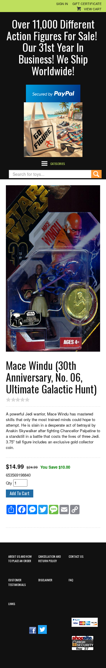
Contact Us (76, 556)
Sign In (62, 3)
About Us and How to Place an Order (20, 558)
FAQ (71, 579)
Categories (57, 163)
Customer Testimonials (17, 582)
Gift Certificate (87, 3)
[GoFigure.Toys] (53, 129)
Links (11, 603)
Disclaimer (45, 579)
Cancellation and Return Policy (49, 558)
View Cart (93, 9)
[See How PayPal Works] (53, 93)
